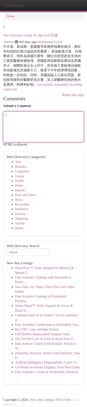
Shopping (21, 218)
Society (20, 223)
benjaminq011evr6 (50, 42)
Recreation (22, 204)
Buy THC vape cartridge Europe (37, 329)
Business (21, 166)
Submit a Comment (17, 106)
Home (10, 16)
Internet (9, 42)
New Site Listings (42, 400)
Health (19, 181)
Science (20, 214)
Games (19, 176)
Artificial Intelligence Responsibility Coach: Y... (47, 362)
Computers (22, 171)
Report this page (73, 95)
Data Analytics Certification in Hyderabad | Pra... (47, 324)
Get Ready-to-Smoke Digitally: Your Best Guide (47, 367)
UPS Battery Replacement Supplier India (42, 334)
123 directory (13, 5)
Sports (19, 228)
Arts (18, 162)
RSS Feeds (63, 400)
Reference (22, 209)
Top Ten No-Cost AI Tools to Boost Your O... (45, 339)
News (19, 199)
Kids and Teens (25, 195)
